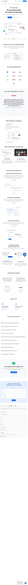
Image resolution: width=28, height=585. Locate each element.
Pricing (14, 3)
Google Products (13, 434)
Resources (18, 3)
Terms (4, 434)
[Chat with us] (25, 583)
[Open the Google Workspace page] (4, 1)
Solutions (2, 3)
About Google (7, 434)
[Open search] (16, 1)
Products (6, 3)
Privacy (1, 434)
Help (16, 434)
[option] (5, 39)
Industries (9, 3)
